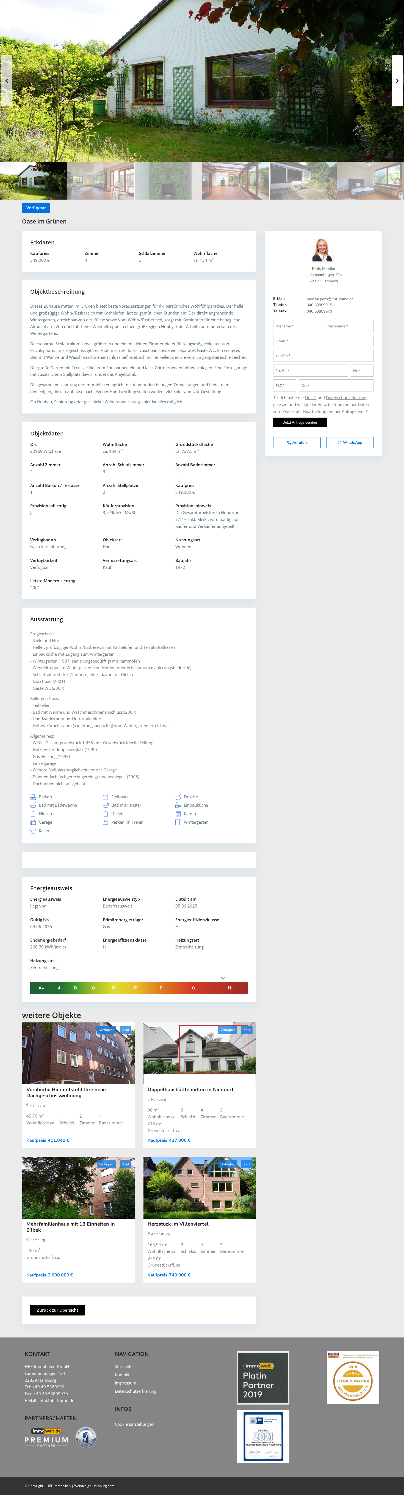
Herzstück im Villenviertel (178, 1224)
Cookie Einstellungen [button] (134, 1424)
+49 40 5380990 (48, 1386)
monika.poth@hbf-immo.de (330, 299)
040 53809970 (319, 311)
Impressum (125, 1383)
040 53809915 (319, 305)
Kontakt (122, 1374)
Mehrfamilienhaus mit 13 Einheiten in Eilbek (70, 1227)
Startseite (123, 1366)
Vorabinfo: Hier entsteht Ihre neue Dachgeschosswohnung (66, 1092)
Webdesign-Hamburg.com (94, 1485)
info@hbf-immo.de (56, 1400)
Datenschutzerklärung (346, 397)
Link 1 (310, 397)
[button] (6, 80)
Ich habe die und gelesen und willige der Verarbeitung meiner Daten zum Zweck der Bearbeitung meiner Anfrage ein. (321, 404)
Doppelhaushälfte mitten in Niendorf (191, 1089)
